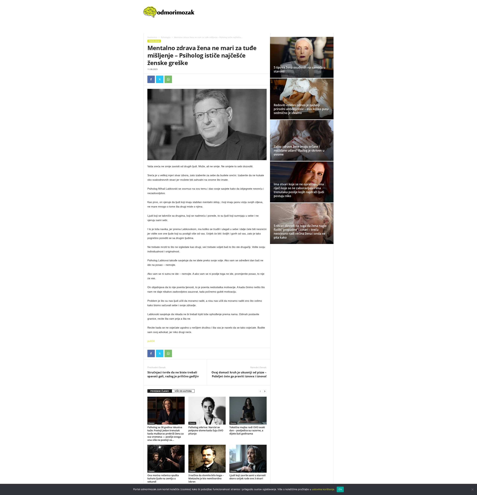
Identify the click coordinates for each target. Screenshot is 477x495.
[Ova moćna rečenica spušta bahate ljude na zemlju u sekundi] (166, 459)
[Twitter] (159, 79)
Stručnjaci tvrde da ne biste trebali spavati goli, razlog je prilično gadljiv (173, 374)
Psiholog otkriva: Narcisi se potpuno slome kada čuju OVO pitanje (205, 430)
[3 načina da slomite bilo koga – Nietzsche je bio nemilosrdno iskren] (207, 459)
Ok (340, 489)
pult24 (151, 340)
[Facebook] (151, 79)
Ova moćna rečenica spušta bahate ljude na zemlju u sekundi (163, 478)
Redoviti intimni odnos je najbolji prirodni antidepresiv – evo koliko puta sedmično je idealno (301, 109)
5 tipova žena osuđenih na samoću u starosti (299, 69)
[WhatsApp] (168, 79)
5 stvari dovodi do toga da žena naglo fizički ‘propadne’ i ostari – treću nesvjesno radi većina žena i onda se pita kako (300, 231)
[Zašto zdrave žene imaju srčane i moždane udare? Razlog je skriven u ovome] (302, 140)
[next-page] (265, 391)
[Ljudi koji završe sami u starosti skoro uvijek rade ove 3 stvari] (248, 459)
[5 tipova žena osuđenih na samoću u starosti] (302, 57)
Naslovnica (152, 37)
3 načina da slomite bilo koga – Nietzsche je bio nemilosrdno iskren (206, 478)
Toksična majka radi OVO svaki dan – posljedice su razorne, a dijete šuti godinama (247, 430)
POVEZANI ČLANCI (159, 391)
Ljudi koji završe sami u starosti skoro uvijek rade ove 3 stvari (247, 477)
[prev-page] (260, 391)
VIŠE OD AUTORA (183, 391)
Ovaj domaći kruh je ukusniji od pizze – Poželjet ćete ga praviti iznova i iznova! (238, 374)
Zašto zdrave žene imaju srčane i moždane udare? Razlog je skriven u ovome (299, 150)
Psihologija (165, 37)
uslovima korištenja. (323, 489)
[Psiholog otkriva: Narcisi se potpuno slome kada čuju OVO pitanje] (207, 411)
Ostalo (151, 423)
